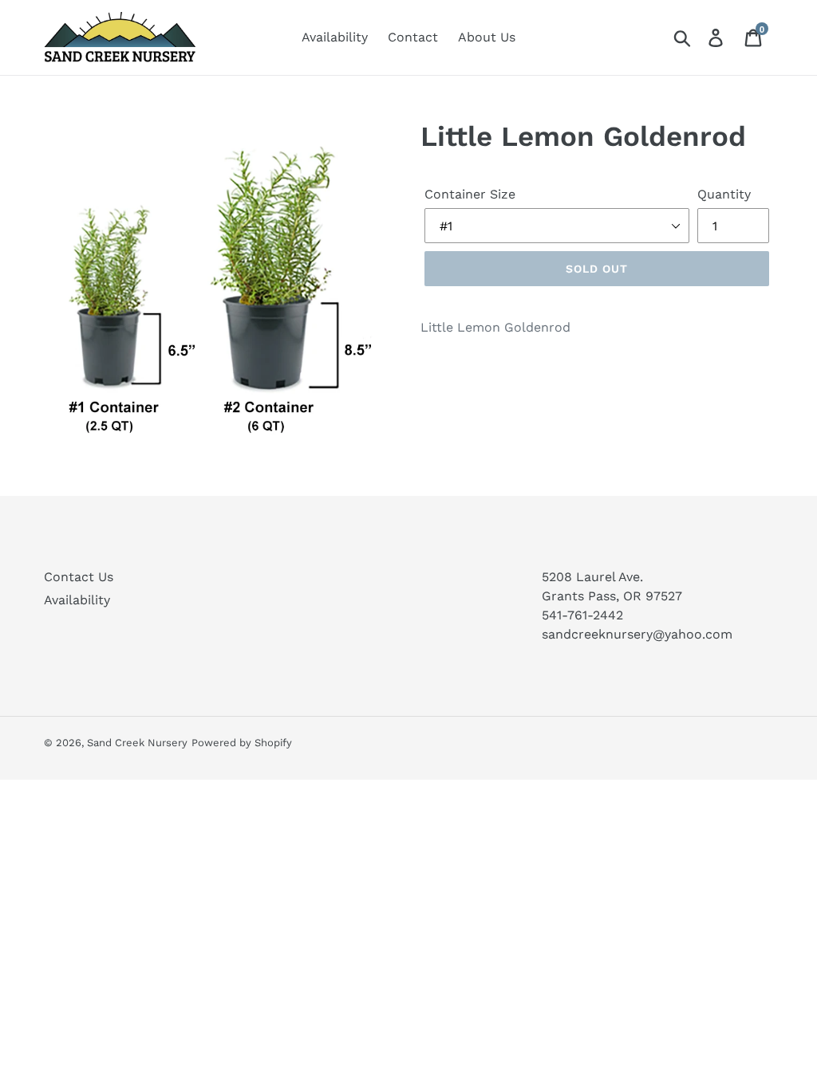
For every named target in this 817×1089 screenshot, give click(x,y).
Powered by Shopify (241, 743)
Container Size (469, 194)
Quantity (724, 194)
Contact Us (78, 576)
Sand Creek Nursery (137, 743)
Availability (77, 599)
